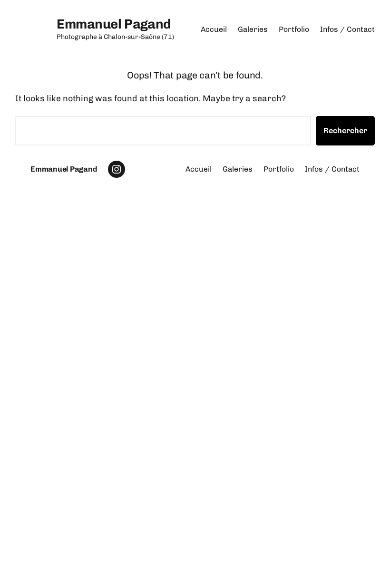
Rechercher (345, 130)
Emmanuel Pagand (114, 24)
